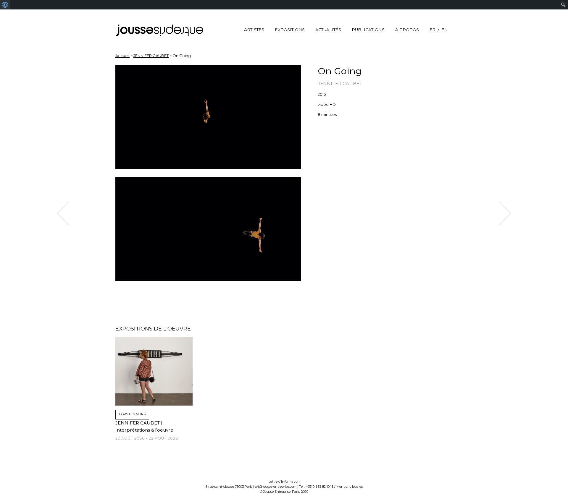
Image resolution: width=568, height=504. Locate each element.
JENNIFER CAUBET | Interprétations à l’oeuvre (146, 430)
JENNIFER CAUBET (151, 55)
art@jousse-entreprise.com (276, 486)
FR (432, 29)
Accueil (122, 55)
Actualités (328, 29)
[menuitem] (5, 4)
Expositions (290, 29)
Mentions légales (349, 486)
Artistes (254, 29)
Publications (368, 29)
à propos (407, 29)
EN (444, 29)
